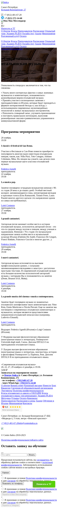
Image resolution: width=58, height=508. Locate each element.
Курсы (14, 31)
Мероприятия (48, 33)
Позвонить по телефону (12, 483)
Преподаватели (25, 31)
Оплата (22, 36)
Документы (6, 390)
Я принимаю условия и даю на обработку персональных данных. (29, 479)
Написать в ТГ (8, 28)
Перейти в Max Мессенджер (14, 494)
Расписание (38, 31)
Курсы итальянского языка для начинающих (24, 394)
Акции (38, 33)
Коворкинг (32, 398)
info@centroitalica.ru (28, 423)
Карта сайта (37, 440)
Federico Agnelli (8, 169)
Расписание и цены (25, 401)
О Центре (5, 31)
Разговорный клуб (10, 36)
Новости (47, 385)
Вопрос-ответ (17, 385)
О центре (5, 385)
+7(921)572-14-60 (27, 383)
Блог (54, 385)
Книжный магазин (33, 385)
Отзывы (15, 398)
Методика (6, 398)
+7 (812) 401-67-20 (10, 423)
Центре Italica (11, 375)
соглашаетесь (43, 460)
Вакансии (6, 388)
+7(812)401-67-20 (24, 380)
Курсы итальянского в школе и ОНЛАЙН (21, 393)
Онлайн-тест (28, 33)
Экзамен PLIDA (14, 33)
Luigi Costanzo (8, 205)
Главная (5, 49)
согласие (11, 480)
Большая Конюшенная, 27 (13, 10)
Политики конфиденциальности (41, 478)
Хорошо (5, 473)
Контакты (27, 403)
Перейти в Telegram (10, 505)
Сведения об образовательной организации (32, 388)
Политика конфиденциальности (28, 390)
